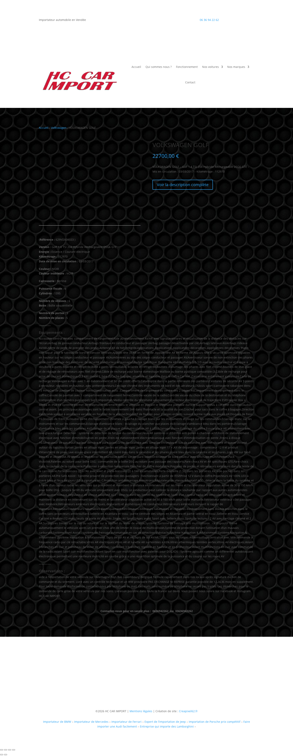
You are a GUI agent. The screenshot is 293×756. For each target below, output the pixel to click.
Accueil (136, 67)
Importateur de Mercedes (91, 722)
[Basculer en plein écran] (5, 749)
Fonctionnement (187, 67)
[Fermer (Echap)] (13, 749)
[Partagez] (9, 749)
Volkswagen (59, 128)
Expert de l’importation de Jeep (165, 722)
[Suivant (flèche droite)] (5, 754)
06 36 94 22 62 (209, 20)
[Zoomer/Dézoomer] (1, 749)
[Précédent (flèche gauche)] (1, 754)
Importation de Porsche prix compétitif (214, 722)
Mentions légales (140, 711)
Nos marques (236, 67)
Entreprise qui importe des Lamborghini (167, 726)
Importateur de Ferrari (126, 722)
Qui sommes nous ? (159, 67)
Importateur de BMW (57, 722)
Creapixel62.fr (188, 711)
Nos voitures (210, 67)
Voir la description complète (182, 184)
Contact (190, 82)
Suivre (207, 685)
